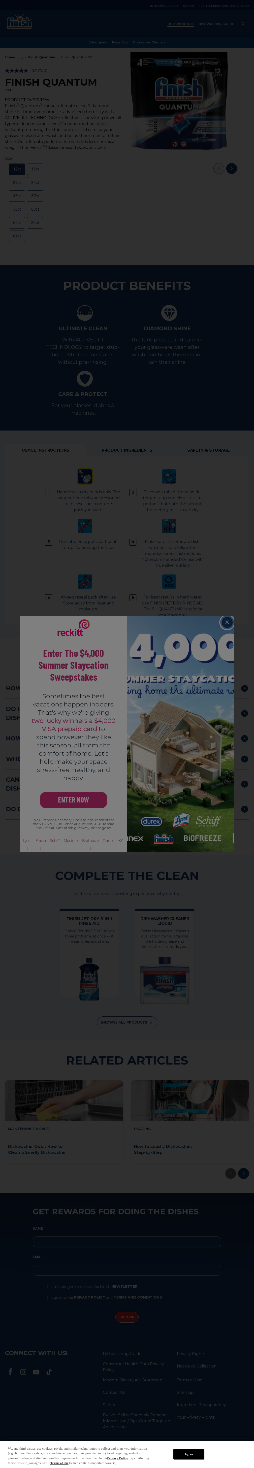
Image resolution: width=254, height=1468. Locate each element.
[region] (127, 1454)
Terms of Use (59, 1463)
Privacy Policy (117, 1458)
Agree (189, 1454)
